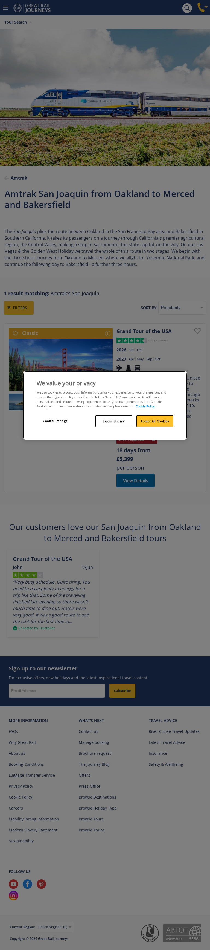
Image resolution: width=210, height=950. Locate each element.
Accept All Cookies (155, 421)
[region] (105, 406)
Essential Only (114, 421)
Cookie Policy (145, 406)
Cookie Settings (55, 421)
